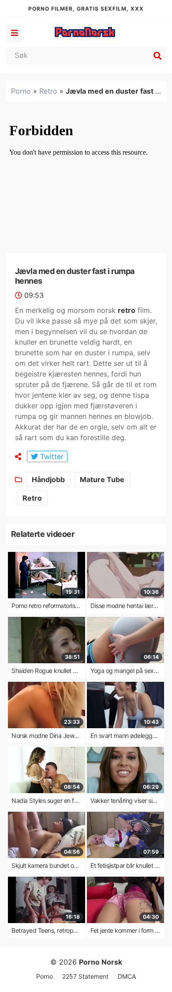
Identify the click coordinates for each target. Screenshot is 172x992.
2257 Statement (85, 976)
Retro (48, 91)
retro (126, 310)
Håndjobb (48, 479)
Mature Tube (102, 479)
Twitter (51, 456)
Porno (21, 91)
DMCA (127, 976)
